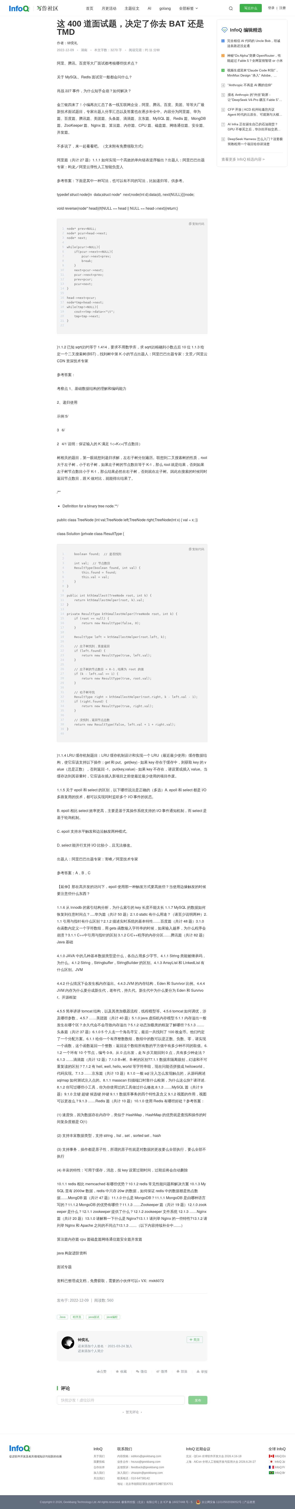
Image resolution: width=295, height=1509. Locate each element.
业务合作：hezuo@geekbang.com (138, 1461)
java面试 (93, 1317)
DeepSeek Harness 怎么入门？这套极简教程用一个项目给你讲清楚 (255, 141)
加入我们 (99, 1472)
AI (149, 8)
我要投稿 (99, 1461)
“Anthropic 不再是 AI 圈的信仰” (250, 85)
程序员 (77, 1317)
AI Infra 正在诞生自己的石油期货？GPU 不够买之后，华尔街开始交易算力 (254, 127)
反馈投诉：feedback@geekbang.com (140, 1467)
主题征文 (132, 8)
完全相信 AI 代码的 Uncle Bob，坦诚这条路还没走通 (253, 43)
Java (62, 1317)
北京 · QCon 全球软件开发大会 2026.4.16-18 (214, 1456)
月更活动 (109, 8)
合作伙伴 (99, 1467)
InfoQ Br (280, 1472)
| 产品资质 (249, 1502)
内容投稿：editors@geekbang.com (139, 1456)
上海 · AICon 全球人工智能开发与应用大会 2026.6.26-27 (221, 1461)
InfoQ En (280, 1456)
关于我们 (99, 1456)
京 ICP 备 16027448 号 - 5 (176, 1502)
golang (165, 8)
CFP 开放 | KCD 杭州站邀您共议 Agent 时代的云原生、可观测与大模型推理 (255, 112)
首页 (89, 8)
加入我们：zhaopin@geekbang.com (140, 1472)
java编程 (112, 1317)
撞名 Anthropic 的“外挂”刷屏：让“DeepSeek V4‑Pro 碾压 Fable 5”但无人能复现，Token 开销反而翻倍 (255, 97)
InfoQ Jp (280, 1461)
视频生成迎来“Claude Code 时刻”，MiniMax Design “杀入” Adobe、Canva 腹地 (253, 73)
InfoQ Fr (280, 1467)
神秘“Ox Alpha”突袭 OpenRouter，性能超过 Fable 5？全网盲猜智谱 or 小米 (255, 58)
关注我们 (99, 1478)
